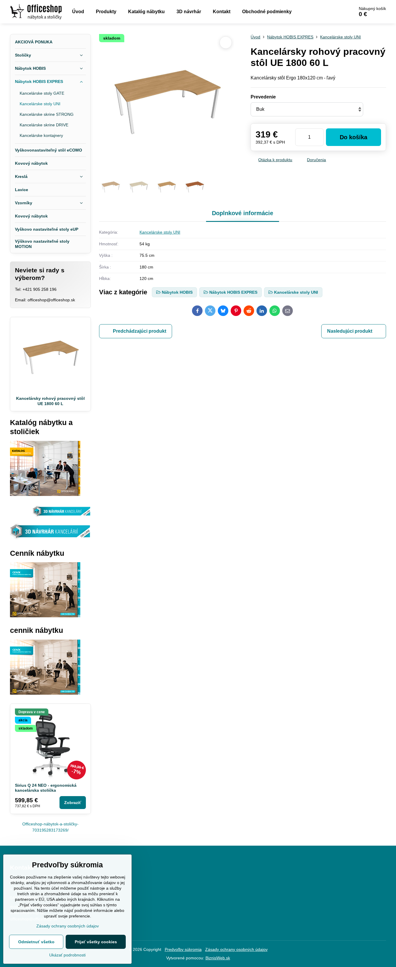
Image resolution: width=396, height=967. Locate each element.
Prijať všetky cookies (96, 941)
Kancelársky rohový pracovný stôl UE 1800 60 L (50, 401)
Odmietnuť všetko (36, 941)
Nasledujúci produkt (349, 331)
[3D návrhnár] (50, 538)
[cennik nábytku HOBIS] (45, 615)
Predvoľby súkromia (183, 949)
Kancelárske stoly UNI (160, 232)
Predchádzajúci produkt (139, 331)
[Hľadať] (333, 12)
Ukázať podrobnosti (67, 955)
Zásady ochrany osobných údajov (236, 949)
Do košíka (353, 137)
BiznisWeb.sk (217, 958)
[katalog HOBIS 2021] (45, 494)
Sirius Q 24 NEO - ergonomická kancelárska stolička (46, 788)
